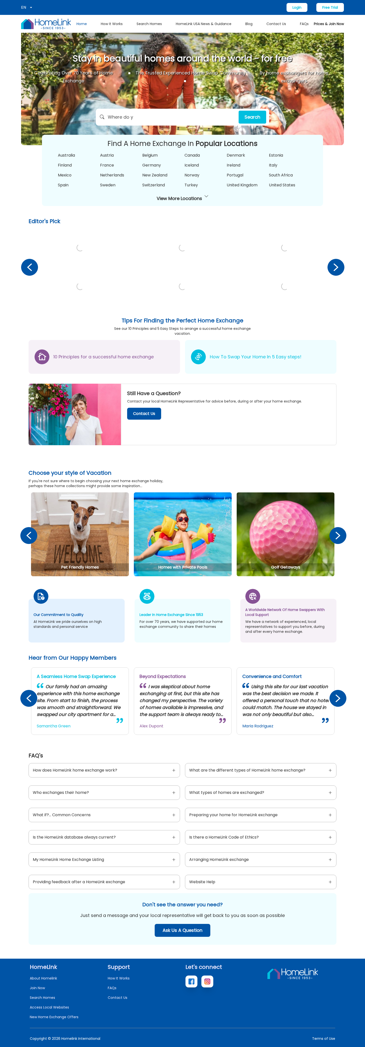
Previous (29, 267)
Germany (151, 165)
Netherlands (112, 175)
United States (282, 185)
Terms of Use (323, 1038)
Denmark (236, 155)
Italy (273, 165)
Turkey (191, 185)
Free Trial (330, 7)
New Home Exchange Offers (54, 1016)
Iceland (191, 165)
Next (335, 267)
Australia (66, 155)
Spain (63, 185)
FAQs (304, 23)
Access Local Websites (49, 1007)
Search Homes (149, 23)
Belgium (150, 155)
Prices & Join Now (329, 23)
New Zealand (154, 175)
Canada (192, 155)
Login (296, 7)
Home (81, 23)
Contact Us (276, 23)
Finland (65, 165)
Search (252, 117)
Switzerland (153, 185)
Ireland (233, 165)
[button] (182, 117)
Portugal (235, 175)
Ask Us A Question (182, 930)
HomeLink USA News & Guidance (203, 23)
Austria (107, 155)
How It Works (112, 23)
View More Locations (179, 198)
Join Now (37, 987)
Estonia (276, 155)
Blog (249, 23)
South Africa (281, 175)
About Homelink (43, 978)
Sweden (107, 185)
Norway (191, 175)
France (107, 165)
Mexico (65, 175)
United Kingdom (242, 185)
